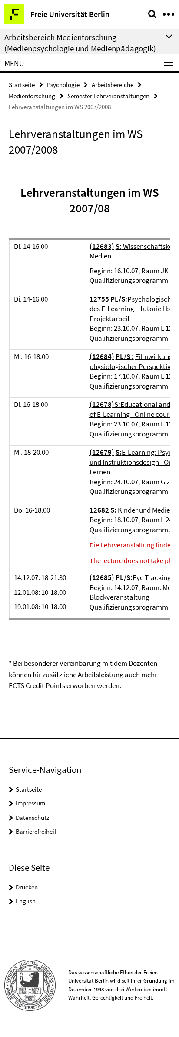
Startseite (22, 85)
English (26, 901)
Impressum (30, 803)
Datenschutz (32, 817)
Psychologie (63, 85)
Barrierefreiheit (36, 831)
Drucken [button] (27, 887)
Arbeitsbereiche (112, 85)
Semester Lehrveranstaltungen (108, 96)
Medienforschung (32, 96)
